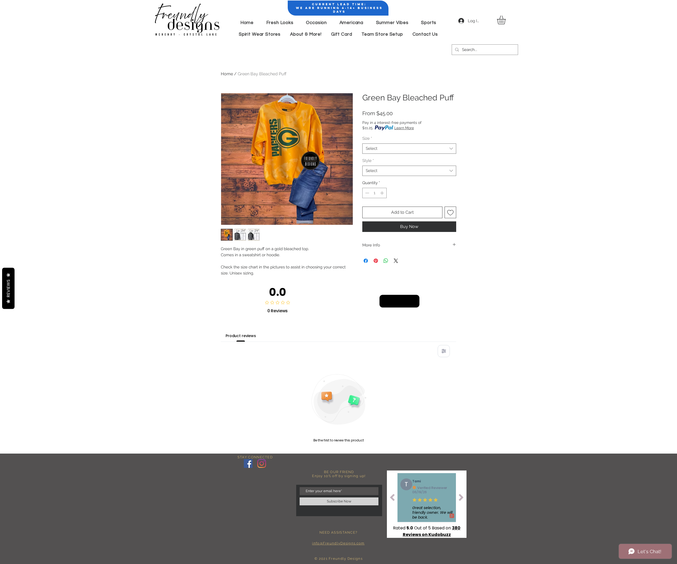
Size (367, 138)
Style (368, 160)
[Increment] (382, 193)
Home (227, 73)
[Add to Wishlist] (450, 212)
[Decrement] (366, 193)
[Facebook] (248, 463)
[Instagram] (261, 463)
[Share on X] (396, 261)
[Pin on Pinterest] (376, 261)
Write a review (399, 301)
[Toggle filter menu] (444, 351)
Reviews (8, 288)
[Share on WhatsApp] (386, 261)
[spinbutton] (374, 193)
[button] (506, 20)
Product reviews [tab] (241, 335)
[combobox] (409, 148)
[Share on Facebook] (366, 261)
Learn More (404, 128)
